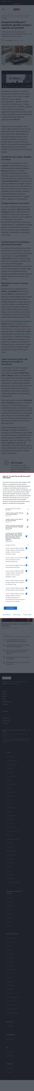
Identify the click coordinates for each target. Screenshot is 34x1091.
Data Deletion (7, 614)
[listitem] (17, 509)
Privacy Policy (27, 614)
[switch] (27, 513)
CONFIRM (10, 608)
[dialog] (17, 545)
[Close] (30, 476)
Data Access (16, 614)
